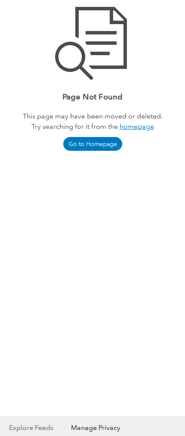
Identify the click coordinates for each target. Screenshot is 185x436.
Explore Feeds (31, 428)
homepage (137, 126)
